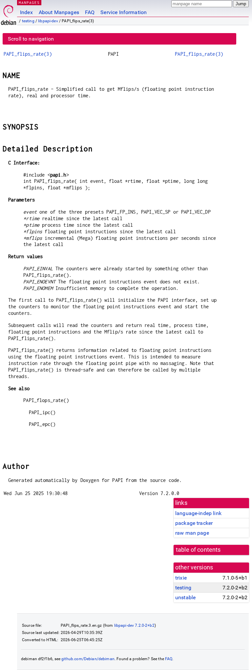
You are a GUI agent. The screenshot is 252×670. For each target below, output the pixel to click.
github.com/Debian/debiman (88, 659)
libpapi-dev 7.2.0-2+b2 (134, 625)
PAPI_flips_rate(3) (28, 54)
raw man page (192, 533)
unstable (185, 597)
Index (26, 12)
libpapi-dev (48, 21)
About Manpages (59, 12)
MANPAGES (29, 2)
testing (28, 21)
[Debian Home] (8, 13)
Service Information (123, 12)
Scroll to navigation (31, 39)
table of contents (198, 549)
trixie (181, 578)
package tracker (194, 523)
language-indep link (198, 513)
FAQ (89, 12)
